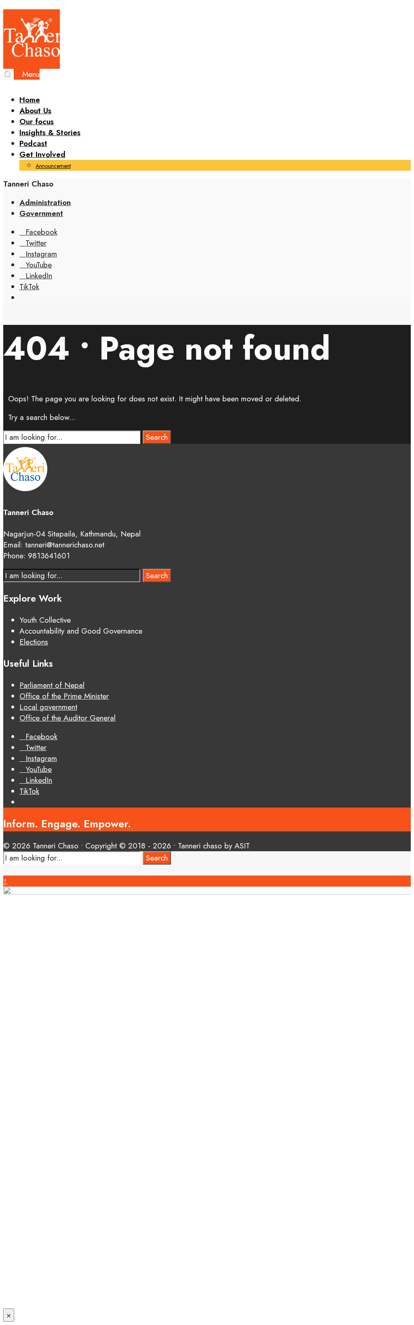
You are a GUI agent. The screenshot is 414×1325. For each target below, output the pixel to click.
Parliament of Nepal (51, 685)
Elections (33, 641)
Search (157, 437)
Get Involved (42, 154)
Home (29, 99)
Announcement (53, 166)
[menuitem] (215, 160)
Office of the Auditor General (67, 717)
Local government (48, 707)
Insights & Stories (49, 132)
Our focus (36, 121)
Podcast (33, 143)
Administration (45, 202)
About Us (35, 110)
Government (41, 213)
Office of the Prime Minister (64, 696)
